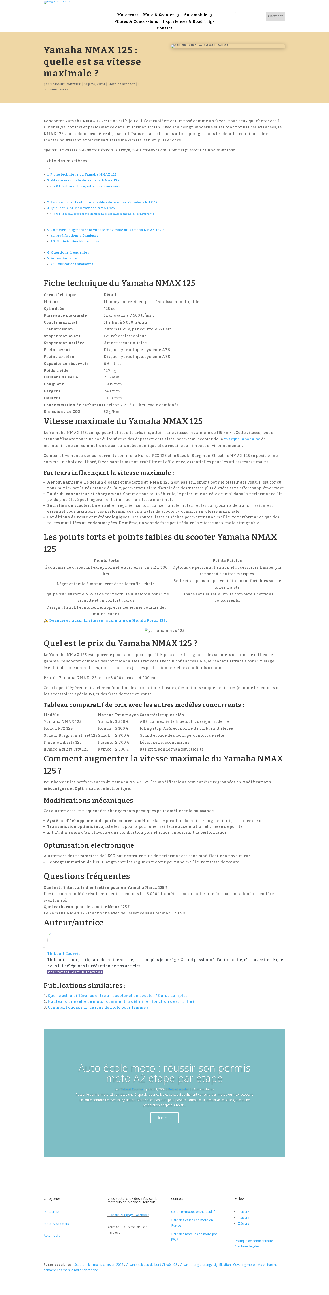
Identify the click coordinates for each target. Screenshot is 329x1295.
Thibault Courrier (65, 84)
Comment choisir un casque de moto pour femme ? (98, 1007)
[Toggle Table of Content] (47, 168)
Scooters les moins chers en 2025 (98, 1264)
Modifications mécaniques (77, 235)
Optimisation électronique (78, 241)
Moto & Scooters (56, 1223)
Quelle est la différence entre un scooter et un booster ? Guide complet (117, 996)
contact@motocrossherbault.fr (193, 1211)
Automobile (195, 16)
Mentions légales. (247, 1246)
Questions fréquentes (70, 252)
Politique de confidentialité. (254, 1241)
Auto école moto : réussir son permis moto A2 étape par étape (164, 1073)
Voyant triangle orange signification (205, 1264)
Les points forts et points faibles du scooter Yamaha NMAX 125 (105, 202)
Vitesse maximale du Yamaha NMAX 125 (85, 180)
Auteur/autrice (64, 258)
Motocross (127, 16)
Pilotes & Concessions (136, 23)
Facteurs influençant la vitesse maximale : (91, 186)
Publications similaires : (75, 264)
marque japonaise (242, 439)
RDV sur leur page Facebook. (128, 1215)
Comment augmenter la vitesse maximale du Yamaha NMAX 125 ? (107, 230)
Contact (164, 29)
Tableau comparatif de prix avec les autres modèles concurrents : (108, 213)
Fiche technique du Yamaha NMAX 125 (83, 174)
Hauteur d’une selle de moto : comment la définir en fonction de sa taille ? (121, 1001)
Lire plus (164, 1118)
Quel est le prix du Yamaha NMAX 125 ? (84, 208)
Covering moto (244, 1264)
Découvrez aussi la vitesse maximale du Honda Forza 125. (108, 620)
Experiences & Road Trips (188, 23)
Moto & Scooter (158, 16)
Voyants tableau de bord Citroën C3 (151, 1264)
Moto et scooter (121, 84)
